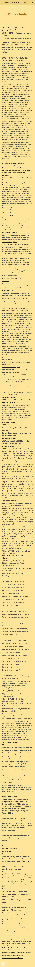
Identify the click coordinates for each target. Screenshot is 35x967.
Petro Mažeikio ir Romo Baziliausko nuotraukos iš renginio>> (17, 952)
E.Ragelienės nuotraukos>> (9, 446)
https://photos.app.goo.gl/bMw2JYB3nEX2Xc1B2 (14, 185)
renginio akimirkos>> (7, 290)
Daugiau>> (26, 861)
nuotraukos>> (6, 175)
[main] (17, 14)
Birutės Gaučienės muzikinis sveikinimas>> (12, 958)
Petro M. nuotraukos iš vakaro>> (10, 796)
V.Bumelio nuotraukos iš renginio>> (11, 742)
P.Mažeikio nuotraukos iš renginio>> (11, 367)
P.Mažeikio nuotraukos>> (9, 397)
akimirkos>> (6, 55)
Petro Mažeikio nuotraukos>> (9, 422)
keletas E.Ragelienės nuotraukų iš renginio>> (13, 955)
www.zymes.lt (5, 281)
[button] (2, 2)
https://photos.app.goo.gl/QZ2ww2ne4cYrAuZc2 (14, 215)
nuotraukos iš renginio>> (9, 232)
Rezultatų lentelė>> (7, 845)
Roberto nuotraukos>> (7, 851)
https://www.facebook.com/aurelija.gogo (13, 163)
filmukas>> (5, 853)
